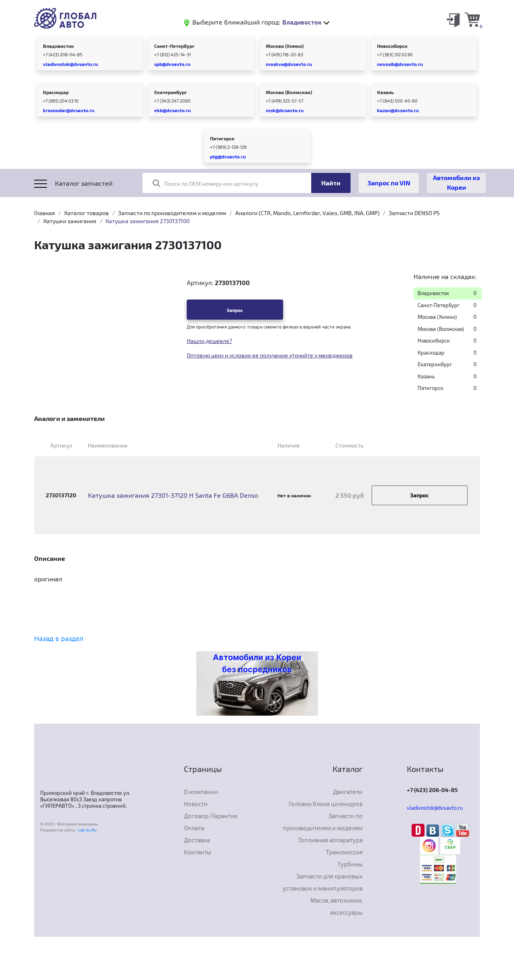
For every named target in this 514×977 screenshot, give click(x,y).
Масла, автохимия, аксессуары (336, 906)
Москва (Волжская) (289, 92)
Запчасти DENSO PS (414, 212)
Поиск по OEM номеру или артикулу (211, 183)
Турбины (350, 864)
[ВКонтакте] (433, 830)
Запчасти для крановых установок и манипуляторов (323, 882)
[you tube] (462, 830)
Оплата (194, 827)
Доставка (197, 840)
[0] (472, 19)
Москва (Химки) (285, 46)
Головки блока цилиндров (326, 803)
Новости (196, 803)
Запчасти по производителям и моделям (172, 212)
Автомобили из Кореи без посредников (257, 663)
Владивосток (58, 46)
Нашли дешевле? (209, 340)
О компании (201, 791)
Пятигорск (222, 138)
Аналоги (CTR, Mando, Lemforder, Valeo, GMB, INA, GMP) (307, 212)
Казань (385, 92)
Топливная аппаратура (330, 840)
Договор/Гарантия (210, 815)
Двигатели (348, 791)
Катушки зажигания (69, 221)
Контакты (197, 852)
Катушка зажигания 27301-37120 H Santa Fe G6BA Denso (173, 495)
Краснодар (56, 92)
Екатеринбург (170, 92)
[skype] (448, 830)
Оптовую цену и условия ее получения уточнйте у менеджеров (270, 355)
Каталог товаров (86, 212)
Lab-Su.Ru (87, 829)
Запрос (234, 310)
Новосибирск (392, 46)
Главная (44, 212)
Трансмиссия (344, 852)
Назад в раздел (58, 638)
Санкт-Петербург (174, 46)
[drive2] (419, 830)
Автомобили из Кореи (456, 182)
